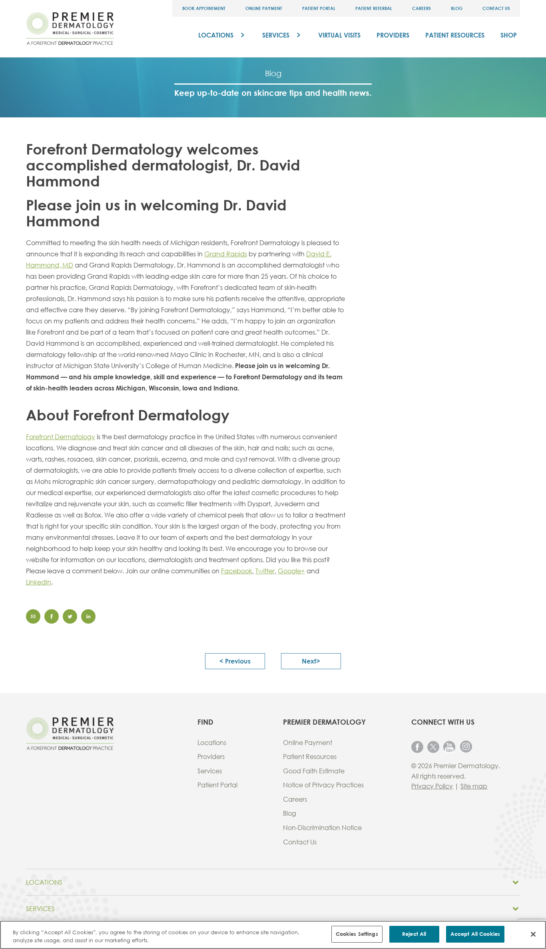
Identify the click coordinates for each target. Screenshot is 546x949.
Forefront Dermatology (60, 436)
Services (275, 35)
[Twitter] (433, 747)
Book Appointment (203, 8)
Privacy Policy (432, 786)
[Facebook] (417, 747)
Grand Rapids (225, 254)
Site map (473, 786)
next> (311, 661)
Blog (456, 8)
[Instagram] (466, 746)
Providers (393, 35)
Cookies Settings (357, 934)
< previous (235, 661)
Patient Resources (454, 35)
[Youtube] (449, 747)
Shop (508, 35)
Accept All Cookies (475, 934)
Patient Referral (373, 8)
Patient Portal (318, 8)
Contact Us (496, 8)
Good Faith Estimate (314, 771)
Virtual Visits (339, 35)
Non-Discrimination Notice (322, 827)
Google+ (291, 571)
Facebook (236, 571)
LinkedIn (38, 582)
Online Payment (263, 8)
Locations (215, 35)
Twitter (265, 571)
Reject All (414, 934)
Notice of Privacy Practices (323, 785)
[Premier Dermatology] (70, 28)
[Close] (533, 934)
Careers (421, 8)
